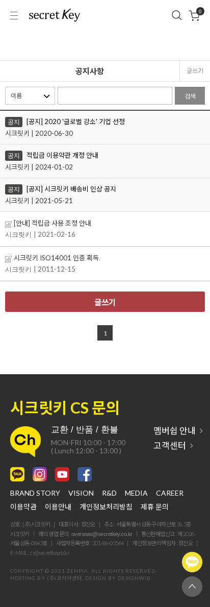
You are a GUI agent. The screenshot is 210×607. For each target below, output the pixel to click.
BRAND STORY (35, 493)
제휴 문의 (155, 507)
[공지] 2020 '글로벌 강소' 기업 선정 (76, 121)
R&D (109, 493)
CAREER (169, 493)
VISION (81, 493)
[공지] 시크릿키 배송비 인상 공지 (71, 189)
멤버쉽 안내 (174, 430)
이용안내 (58, 507)
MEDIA (136, 493)
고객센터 (169, 445)
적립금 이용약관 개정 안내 (62, 155)
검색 (190, 96)
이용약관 (23, 507)
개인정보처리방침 (106, 507)
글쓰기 (195, 71)
